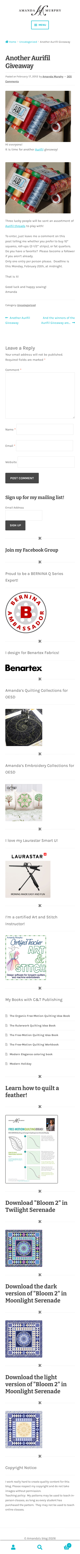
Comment (13, 370)
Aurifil (39, 149)
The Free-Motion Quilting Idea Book (34, 1035)
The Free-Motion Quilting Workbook (34, 1044)
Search (40, 1547)
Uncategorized (28, 41)
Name (10, 429)
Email (10, 445)
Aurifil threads (15, 226)
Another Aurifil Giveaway (17, 320)
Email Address (14, 507)
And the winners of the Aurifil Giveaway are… (58, 320)
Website (11, 462)
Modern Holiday (20, 1064)
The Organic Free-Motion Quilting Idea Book (40, 1016)
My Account (13, 1547)
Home (12, 41)
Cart (61, 1544)
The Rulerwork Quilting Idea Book (33, 1025)
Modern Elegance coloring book (31, 1054)
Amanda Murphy (52, 76)
